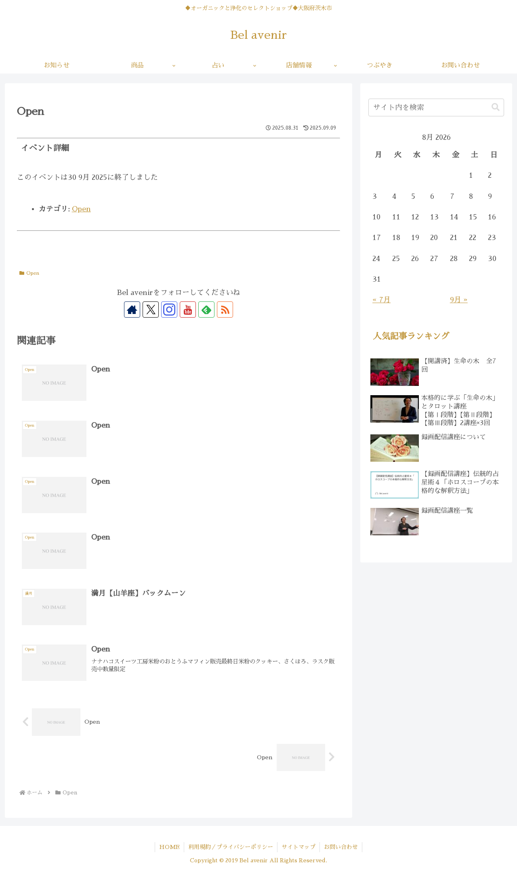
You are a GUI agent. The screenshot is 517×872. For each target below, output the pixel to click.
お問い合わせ (341, 847)
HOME (169, 847)
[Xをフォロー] (151, 309)
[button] (495, 107)
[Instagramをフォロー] (169, 309)
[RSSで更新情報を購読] (225, 309)
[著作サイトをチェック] (132, 309)
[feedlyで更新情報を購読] (206, 309)
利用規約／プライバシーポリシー (230, 847)
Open (81, 209)
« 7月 (381, 299)
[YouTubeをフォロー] (188, 309)
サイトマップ (298, 847)
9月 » (459, 299)
